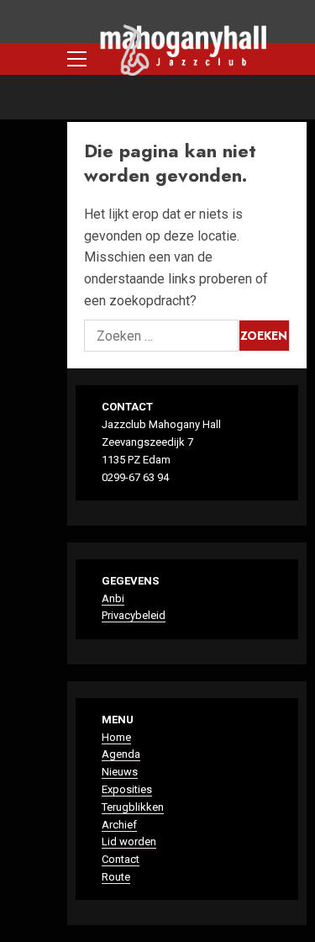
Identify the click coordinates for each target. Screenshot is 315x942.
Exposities (127, 789)
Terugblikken (133, 807)
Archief (119, 824)
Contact (120, 859)
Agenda (121, 754)
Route (116, 877)
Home (116, 737)
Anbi (113, 598)
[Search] (296, 59)
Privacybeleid (133, 615)
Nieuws (120, 771)
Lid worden (129, 841)
